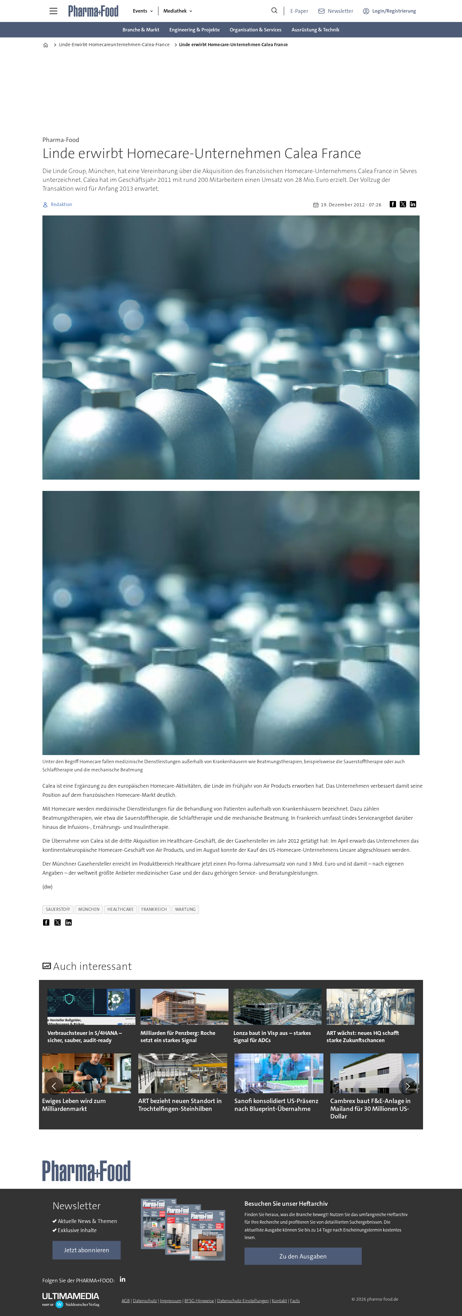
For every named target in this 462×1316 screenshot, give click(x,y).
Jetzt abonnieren (86, 1250)
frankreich (154, 909)
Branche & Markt (141, 29)
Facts (295, 1300)
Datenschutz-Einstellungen (243, 1300)
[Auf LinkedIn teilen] (414, 204)
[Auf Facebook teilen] (394, 204)
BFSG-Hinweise (199, 1300)
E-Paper (299, 11)
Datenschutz (145, 1300)
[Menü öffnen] (53, 11)
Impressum (170, 1300)
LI (124, 1279)
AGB (126, 1300)
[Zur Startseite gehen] (94, 11)
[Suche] (274, 11)
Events (140, 11)
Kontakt (279, 1300)
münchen (89, 909)
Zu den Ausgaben (303, 1256)
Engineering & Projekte (194, 29)
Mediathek (175, 11)
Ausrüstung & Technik (315, 29)
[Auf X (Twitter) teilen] (404, 204)
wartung (185, 909)
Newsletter (340, 11)
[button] (54, 1086)
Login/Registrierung (394, 11)
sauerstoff (58, 909)
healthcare (120, 909)
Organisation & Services (256, 29)
